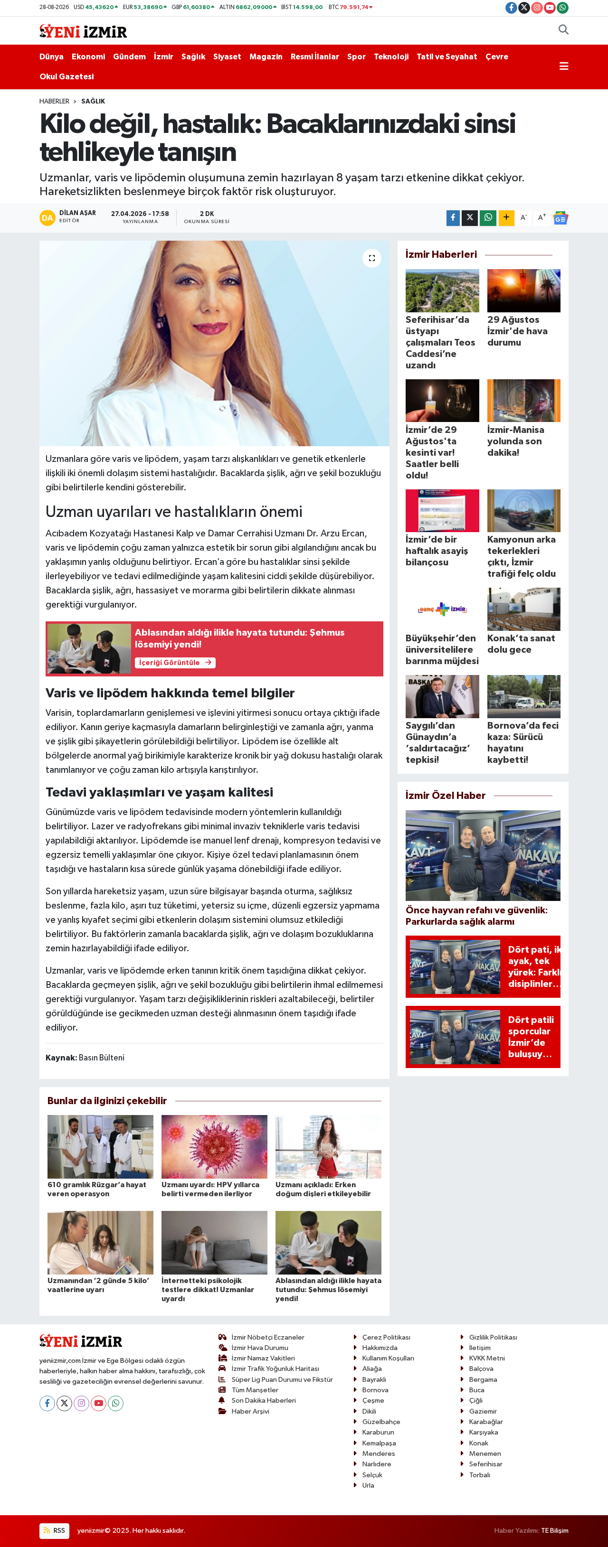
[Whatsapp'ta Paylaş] (488, 218)
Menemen (485, 1453)
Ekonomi (88, 57)
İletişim (480, 1347)
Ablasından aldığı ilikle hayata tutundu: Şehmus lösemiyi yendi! (328, 1290)
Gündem (129, 57)
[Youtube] (98, 1403)
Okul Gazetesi (66, 77)
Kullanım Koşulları (388, 1358)
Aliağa (372, 1368)
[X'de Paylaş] (470, 218)
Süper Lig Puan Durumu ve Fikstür (282, 1379)
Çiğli (476, 1400)
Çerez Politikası (386, 1337)
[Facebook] (47, 1403)
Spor (356, 57)
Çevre (496, 57)
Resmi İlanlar (315, 57)
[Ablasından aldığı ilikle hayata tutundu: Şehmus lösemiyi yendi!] (328, 1242)
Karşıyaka (483, 1432)
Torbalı (479, 1475)
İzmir (163, 57)
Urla (368, 1485)
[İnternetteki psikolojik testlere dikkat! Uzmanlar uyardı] (214, 1242)
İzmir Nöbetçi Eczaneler (268, 1337)
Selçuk (372, 1475)
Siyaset (227, 57)
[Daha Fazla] (506, 218)
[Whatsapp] (116, 1403)
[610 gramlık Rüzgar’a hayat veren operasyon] (100, 1147)
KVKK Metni (487, 1358)
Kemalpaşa (379, 1443)
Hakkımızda (380, 1347)
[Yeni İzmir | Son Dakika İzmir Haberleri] (83, 30)
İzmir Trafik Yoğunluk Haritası (275, 1368)
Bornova (375, 1390)
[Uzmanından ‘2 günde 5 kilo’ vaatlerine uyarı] (100, 1242)
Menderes (378, 1453)
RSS (58, 1530)
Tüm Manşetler (255, 1390)
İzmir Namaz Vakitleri (263, 1358)
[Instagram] (81, 1403)
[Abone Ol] (560, 218)
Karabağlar (486, 1421)
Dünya (51, 57)
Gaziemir (483, 1411)
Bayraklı (374, 1379)
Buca (476, 1390)
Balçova (481, 1368)
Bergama (483, 1379)
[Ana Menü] (564, 67)
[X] (64, 1403)
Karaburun (378, 1432)
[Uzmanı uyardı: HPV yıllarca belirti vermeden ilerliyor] (214, 1147)
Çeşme (373, 1400)
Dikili (369, 1411)
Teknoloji (391, 57)
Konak (478, 1443)
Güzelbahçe (381, 1421)
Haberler (54, 101)
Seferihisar (486, 1464)
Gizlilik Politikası (493, 1337)
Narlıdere (376, 1464)
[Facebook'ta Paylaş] (453, 218)
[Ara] (564, 31)
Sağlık (193, 57)
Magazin (266, 57)
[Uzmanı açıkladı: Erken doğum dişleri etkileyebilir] (328, 1147)
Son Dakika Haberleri (264, 1400)
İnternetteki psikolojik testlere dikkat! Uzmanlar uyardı (208, 1290)
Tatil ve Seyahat (447, 57)
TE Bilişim (555, 1530)
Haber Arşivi (250, 1411)
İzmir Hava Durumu (260, 1347)
